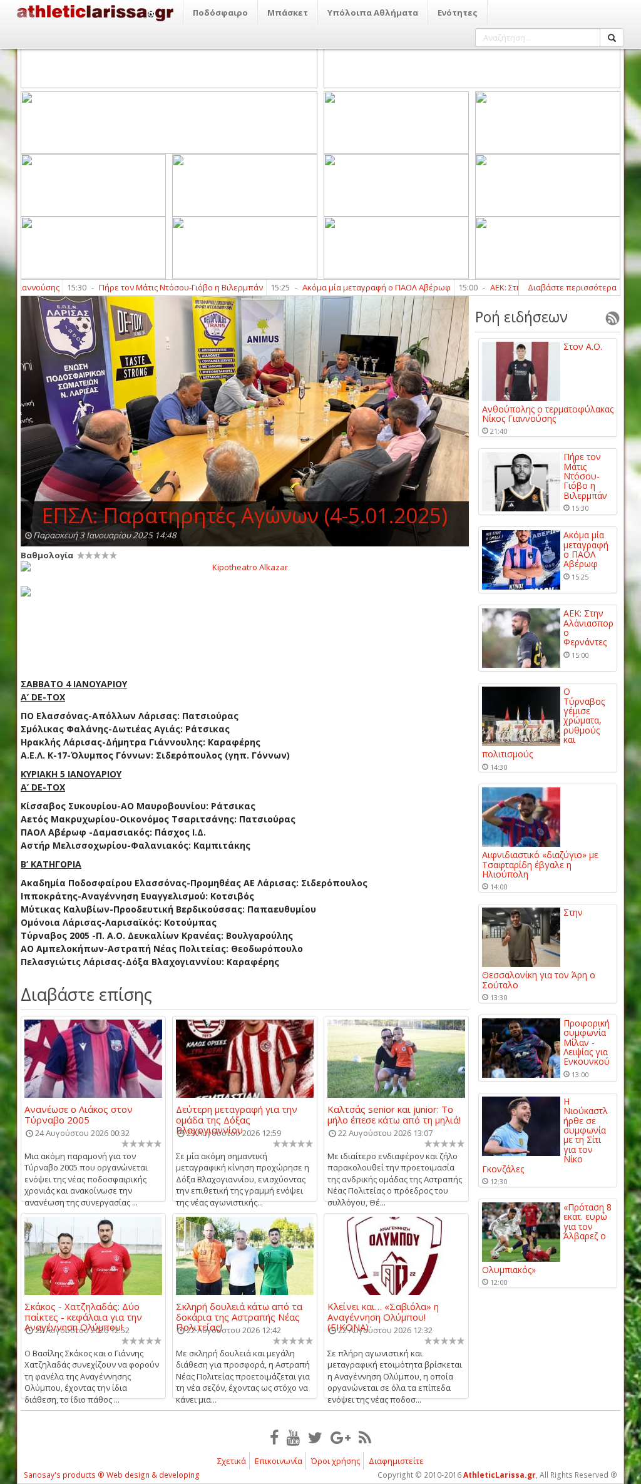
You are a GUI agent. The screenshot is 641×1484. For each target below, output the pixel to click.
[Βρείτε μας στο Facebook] (274, 1437)
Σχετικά (231, 1460)
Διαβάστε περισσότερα (572, 287)
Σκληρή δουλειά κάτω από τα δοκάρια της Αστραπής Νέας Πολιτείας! (239, 1311)
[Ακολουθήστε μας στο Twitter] (315, 1437)
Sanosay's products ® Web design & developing (112, 1475)
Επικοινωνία (278, 1460)
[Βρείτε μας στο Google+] (341, 1437)
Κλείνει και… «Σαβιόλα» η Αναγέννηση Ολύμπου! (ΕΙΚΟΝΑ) (383, 1311)
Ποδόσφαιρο (220, 12)
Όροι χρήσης (335, 1460)
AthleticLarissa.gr (499, 1475)
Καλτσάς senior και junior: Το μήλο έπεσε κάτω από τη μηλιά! (394, 1114)
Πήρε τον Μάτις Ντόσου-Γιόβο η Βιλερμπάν (150, 287)
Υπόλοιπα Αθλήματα (372, 12)
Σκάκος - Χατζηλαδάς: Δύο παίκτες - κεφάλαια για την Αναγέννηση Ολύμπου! (83, 1311)
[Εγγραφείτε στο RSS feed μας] (365, 1437)
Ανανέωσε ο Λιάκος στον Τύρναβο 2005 (78, 1114)
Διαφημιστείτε (396, 1460)
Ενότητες (458, 12)
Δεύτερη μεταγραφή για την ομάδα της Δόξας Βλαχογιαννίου (236, 1114)
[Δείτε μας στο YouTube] (293, 1437)
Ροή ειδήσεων (521, 317)
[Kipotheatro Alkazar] (245, 566)
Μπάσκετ (287, 12)
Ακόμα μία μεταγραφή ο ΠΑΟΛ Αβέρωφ (345, 287)
